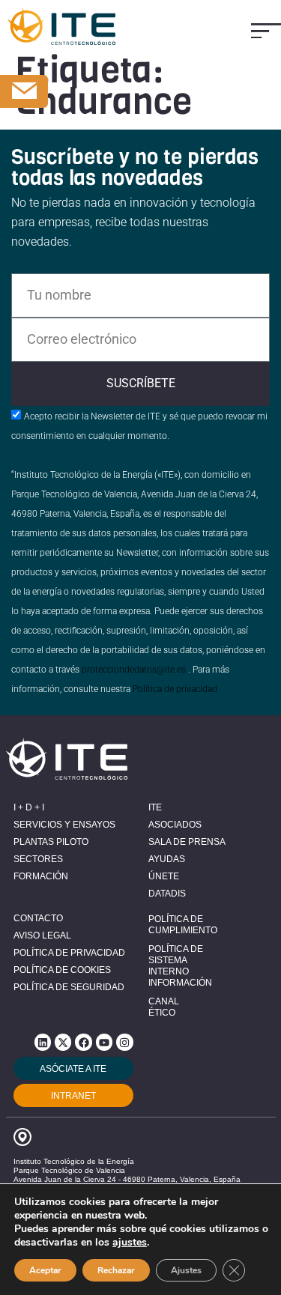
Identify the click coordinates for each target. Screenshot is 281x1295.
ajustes (129, 1242)
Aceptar (45, 1270)
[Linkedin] (42, 1042)
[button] (266, 31)
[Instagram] (124, 1042)
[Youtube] (104, 1042)
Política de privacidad (175, 689)
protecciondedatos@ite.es (134, 669)
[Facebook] (83, 1042)
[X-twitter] (63, 1042)
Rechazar (116, 1270)
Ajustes (186, 1270)
